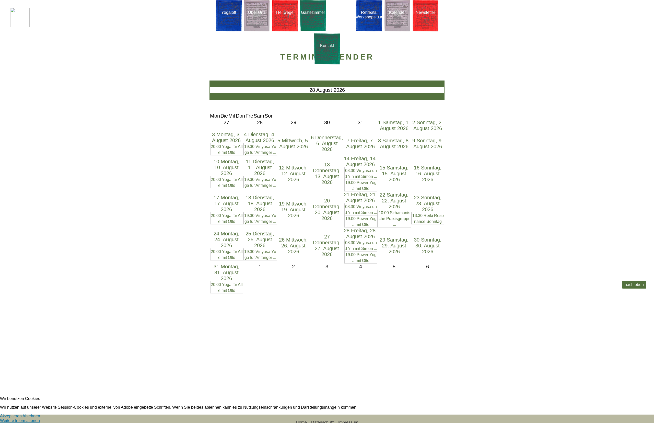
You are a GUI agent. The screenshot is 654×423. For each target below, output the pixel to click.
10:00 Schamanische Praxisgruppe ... (395, 219)
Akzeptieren (11, 416)
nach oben (634, 284)
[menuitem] (229, 16)
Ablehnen (31, 416)
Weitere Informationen (20, 420)
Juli (327, 83)
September (327, 96)
